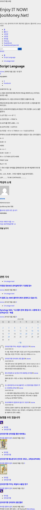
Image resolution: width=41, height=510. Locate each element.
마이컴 (6, 39)
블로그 (6, 32)
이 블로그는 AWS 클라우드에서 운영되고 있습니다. (18, 298)
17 (9, 334)
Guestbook (8, 43)
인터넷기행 (7, 429)
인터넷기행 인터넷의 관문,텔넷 (15, 359)
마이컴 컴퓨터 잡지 (6, 438)
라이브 (2, 51)
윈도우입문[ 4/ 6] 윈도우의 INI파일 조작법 (18, 373)
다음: (8, 224)
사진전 (6, 36)
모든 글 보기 (13, 210)
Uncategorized (9, 61)
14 (32, 331)
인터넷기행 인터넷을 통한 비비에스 (13, 434)
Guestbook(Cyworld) (11, 45)
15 (38, 331)
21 (32, 334)
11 (15, 331)
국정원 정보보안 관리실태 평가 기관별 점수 (16, 285)
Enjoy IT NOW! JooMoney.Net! (14, 12)
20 (26, 334)
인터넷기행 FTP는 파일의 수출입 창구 (17, 346)
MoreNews (31, 509)
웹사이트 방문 (4, 210)
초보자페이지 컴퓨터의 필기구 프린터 (17, 402)
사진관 (6, 34)
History (6, 41)
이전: (7, 222)
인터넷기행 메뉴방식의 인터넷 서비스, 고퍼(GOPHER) (20, 459)
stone (2, 72)
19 (20, 334)
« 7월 (19, 343)
